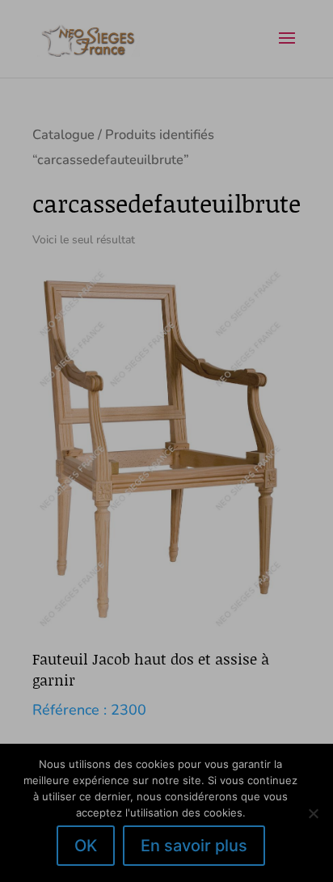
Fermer (303, 236)
